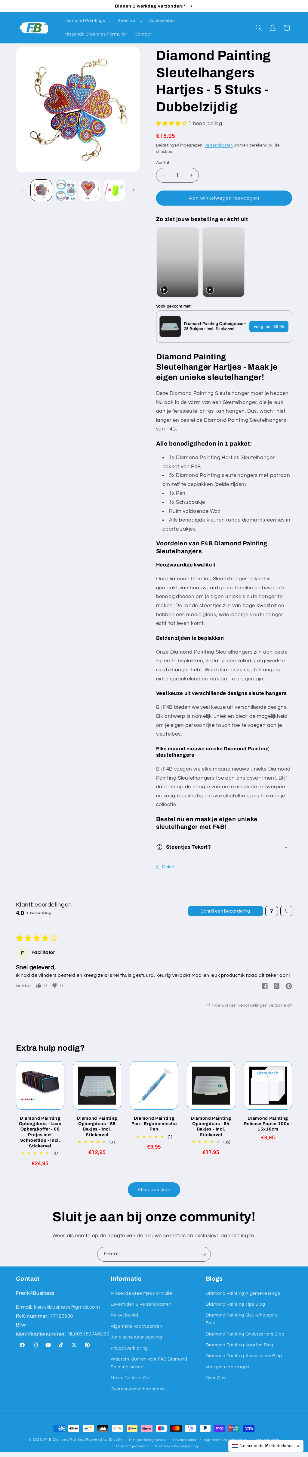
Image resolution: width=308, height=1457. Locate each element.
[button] (87, 21)
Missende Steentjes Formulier (142, 1293)
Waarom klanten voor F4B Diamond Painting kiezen (149, 1363)
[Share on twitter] (276, 986)
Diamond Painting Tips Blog (235, 1304)
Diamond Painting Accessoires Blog (244, 1356)
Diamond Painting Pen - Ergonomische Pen (154, 1124)
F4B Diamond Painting (64, 1439)
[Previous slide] (162, 263)
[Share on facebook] (264, 986)
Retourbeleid (124, 1315)
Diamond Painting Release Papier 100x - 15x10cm (268, 1124)
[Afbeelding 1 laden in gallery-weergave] (41, 190)
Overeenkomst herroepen (138, 1389)
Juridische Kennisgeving (136, 1337)
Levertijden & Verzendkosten (141, 1304)
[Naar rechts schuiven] (133, 190)
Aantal (162, 163)
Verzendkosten (219, 145)
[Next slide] (284, 263)
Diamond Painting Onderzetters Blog (245, 1334)
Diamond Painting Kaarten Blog (239, 1345)
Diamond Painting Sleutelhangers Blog (242, 1319)
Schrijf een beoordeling (225, 911)
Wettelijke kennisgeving (176, 1446)
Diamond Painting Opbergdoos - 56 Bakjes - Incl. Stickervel (97, 1126)
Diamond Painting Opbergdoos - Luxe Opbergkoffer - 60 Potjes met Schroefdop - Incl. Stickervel (40, 1132)
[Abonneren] (204, 1254)
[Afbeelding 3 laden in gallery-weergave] (89, 190)
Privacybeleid (185, 1440)
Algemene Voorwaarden (136, 1326)
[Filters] (271, 911)
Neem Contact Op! (130, 1378)
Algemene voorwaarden (225, 1440)
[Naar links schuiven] (22, 190)
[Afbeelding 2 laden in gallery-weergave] (65, 190)
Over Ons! (216, 1378)
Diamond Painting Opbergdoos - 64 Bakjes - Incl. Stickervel (211, 1126)
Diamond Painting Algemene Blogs (243, 1293)
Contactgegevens (132, 1446)
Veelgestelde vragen (227, 1367)
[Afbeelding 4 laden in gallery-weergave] (114, 190)
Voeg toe (269, 326)
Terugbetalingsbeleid (147, 1440)
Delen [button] (168, 867)
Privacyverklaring (129, 1348)
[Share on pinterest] (288, 986)
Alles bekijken (154, 1189)
